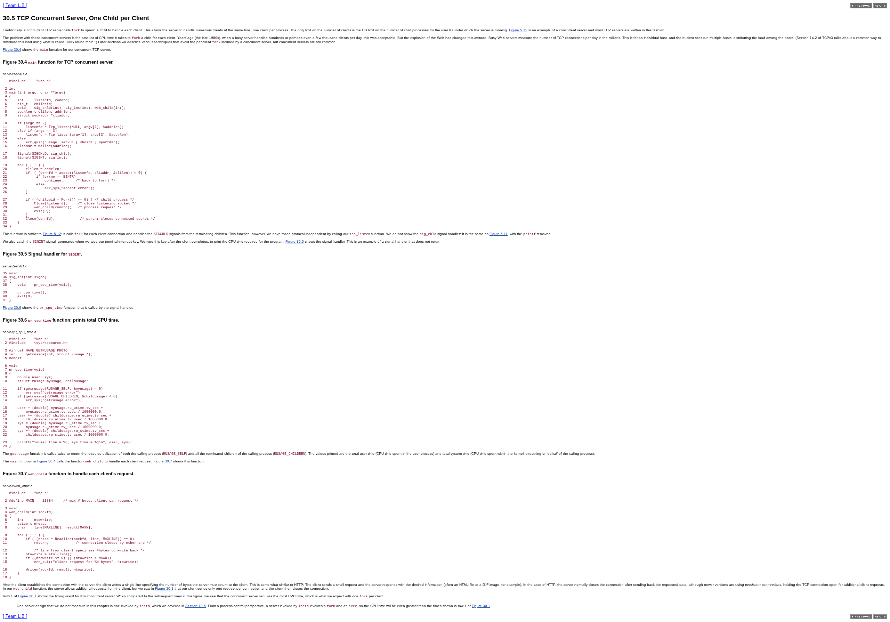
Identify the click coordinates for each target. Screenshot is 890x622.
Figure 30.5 (294, 241)
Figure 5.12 (518, 30)
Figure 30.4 (12, 49)
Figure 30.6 (12, 307)
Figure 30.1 (27, 596)
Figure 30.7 (163, 461)
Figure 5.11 (499, 234)
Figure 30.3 (164, 588)
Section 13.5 (195, 606)
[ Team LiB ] (15, 5)
